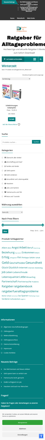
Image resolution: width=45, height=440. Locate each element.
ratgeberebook (23, 286)
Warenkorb (21, 18)
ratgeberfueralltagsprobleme (20, 291)
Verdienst (6, 299)
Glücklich (13, 267)
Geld (5, 262)
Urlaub (37, 296)
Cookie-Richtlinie (9, 353)
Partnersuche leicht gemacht (29, 7)
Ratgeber (7, 286)
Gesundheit (33, 262)
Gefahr (32, 257)
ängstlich (23, 299)
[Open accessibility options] (41, 436)
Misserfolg (30, 277)
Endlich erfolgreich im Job (29, 9)
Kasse (12, 18)
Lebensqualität (10, 276)
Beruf (30, 247)
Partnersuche (24, 281)
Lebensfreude (20, 272)
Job (3, 272)
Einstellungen (23, 435)
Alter (9, 248)
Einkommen (28, 252)
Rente (4, 296)
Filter (5, 231)
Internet (23, 267)
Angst (15, 247)
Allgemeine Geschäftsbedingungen (16, 327)
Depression (18, 253)
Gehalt (37, 258)
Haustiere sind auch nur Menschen (29, 10)
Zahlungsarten (9, 331)
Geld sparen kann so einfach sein (29, 5)
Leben (9, 272)
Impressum (8, 348)
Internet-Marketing (35, 268)
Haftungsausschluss (11, 340)
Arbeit (23, 247)
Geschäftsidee (17, 262)
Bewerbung (36, 248)
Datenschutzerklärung (11, 344)
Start (3, 70)
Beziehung (8, 252)
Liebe (22, 277)
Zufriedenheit (15, 299)
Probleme (35, 282)
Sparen (24, 295)
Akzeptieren (22, 422)
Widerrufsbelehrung (10, 335)
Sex (19, 296)
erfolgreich (13, 258)
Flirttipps (25, 257)
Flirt (19, 257)
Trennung (32, 296)
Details (11, 119)
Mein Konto (31, 18)
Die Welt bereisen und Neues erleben (29, 2)
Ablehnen (22, 428)
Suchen (36, 142)
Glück (5, 267)
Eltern (37, 253)
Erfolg (5, 257)
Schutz (9, 296)
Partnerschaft (10, 281)
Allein (4, 247)
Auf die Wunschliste (10, 124)
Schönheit (15, 296)
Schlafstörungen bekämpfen (12, 106)
